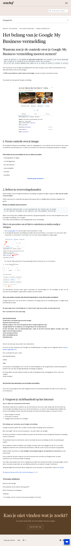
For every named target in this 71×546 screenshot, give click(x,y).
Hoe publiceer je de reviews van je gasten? (16, 487)
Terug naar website (9, 540)
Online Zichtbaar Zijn (42, 28)
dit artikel (61, 467)
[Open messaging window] (67, 542)
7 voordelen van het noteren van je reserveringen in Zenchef (22, 497)
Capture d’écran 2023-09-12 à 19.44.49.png (19, 472)
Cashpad (5, 494)
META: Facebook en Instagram (12, 490)
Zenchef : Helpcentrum (10, 28)
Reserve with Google (9, 483)
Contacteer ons (35, 527)
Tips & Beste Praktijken (26, 28)
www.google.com (12, 231)
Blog (19, 540)
